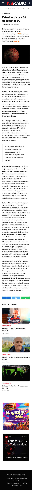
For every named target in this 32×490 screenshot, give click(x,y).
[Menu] (3, 3)
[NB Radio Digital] (17, 3)
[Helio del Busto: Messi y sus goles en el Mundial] (16, 344)
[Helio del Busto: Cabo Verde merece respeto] (16, 373)
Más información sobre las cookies (17, 483)
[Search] (29, 3)
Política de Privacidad (21, 478)
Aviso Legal (10, 478)
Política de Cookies (17, 480)
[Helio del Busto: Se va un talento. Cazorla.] (16, 316)
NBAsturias (7, 13)
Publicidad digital (17, 485)
